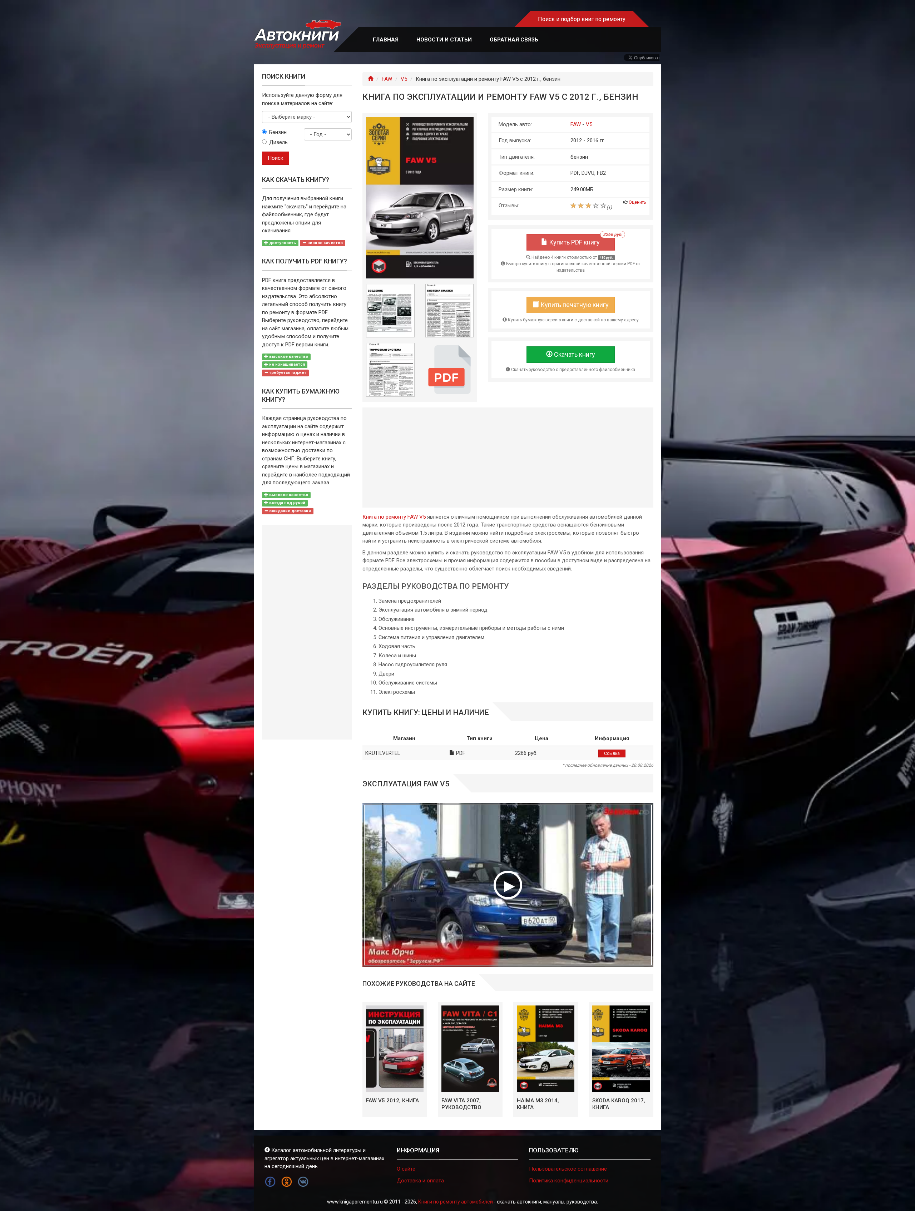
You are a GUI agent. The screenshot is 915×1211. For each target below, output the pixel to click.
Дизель (278, 142)
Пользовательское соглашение (568, 1169)
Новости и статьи (444, 39)
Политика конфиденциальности (568, 1180)
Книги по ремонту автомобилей (455, 1202)
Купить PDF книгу (581, 240)
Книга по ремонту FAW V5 (394, 517)
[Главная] (370, 79)
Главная (386, 39)
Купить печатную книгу (574, 304)
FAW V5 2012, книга (392, 1100)
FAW (387, 79)
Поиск (275, 158)
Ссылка (612, 753)
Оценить (637, 202)
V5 (404, 79)
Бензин (278, 132)
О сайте (406, 1169)
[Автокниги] (297, 34)
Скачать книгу (574, 354)
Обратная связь (514, 39)
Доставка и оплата (420, 1180)
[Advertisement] (507, 457)
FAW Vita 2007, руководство (461, 1104)
